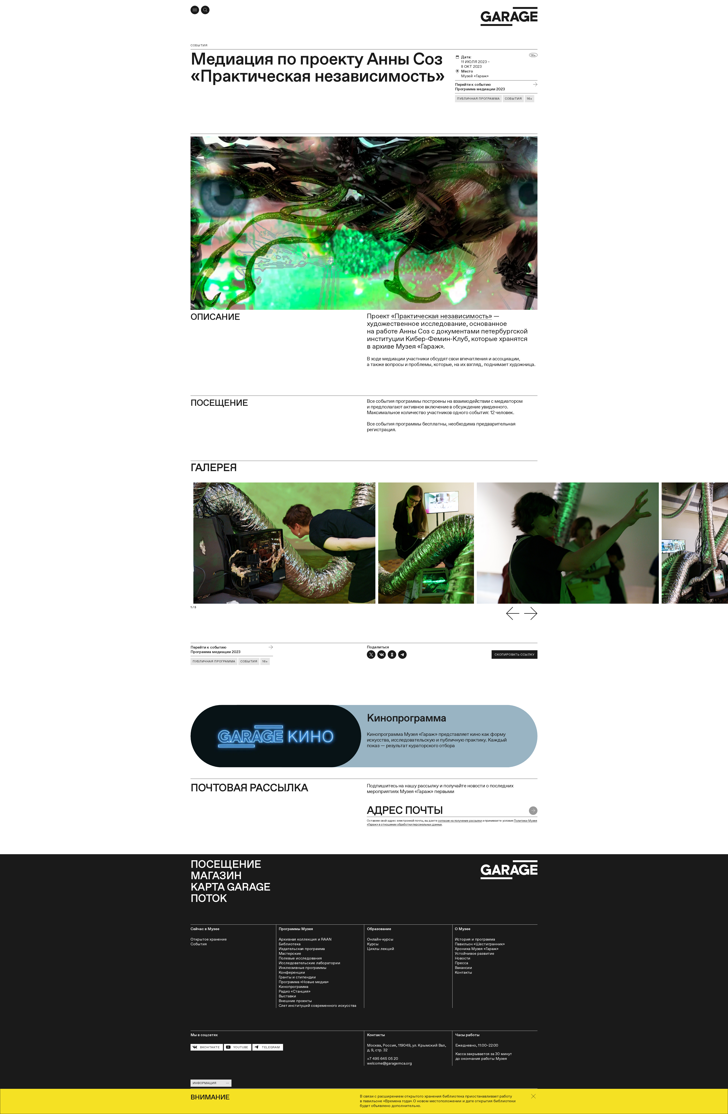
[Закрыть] (533, 1096)
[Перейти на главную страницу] (509, 16)
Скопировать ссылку (514, 654)
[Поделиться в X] (371, 654)
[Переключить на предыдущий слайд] (512, 613)
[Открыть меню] (195, 10)
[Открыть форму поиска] (205, 10)
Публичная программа (478, 98)
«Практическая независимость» (441, 316)
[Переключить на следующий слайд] (530, 613)
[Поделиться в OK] (392, 654)
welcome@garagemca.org (389, 1063)
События (199, 45)
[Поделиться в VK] (381, 654)
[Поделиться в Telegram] (402, 654)
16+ (529, 98)
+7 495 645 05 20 (382, 1058)
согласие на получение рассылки (460, 820)
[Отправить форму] (533, 810)
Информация (204, 1083)
